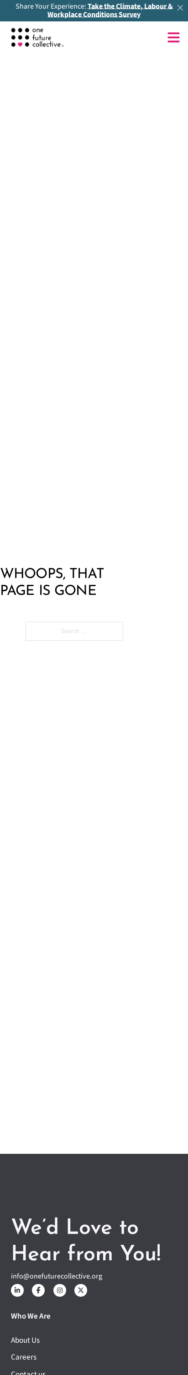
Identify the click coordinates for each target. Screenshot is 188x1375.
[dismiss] (180, 7)
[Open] (173, 37)
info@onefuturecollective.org (56, 1276)
